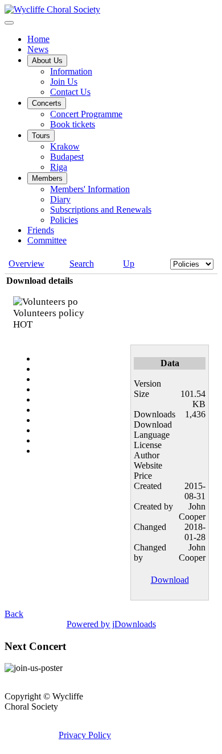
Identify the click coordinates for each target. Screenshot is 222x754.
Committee (47, 240)
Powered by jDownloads (111, 624)
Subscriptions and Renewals (100, 209)
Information (71, 71)
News (37, 49)
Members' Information (90, 189)
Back (14, 614)
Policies (64, 220)
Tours (41, 135)
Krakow (65, 146)
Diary (60, 199)
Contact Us (70, 92)
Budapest (67, 156)
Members (47, 178)
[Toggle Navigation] (9, 22)
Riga (58, 167)
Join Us (63, 81)
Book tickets (72, 124)
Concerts (46, 103)
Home (38, 39)
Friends (40, 230)
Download (170, 580)
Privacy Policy (85, 735)
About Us (47, 60)
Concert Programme (86, 114)
